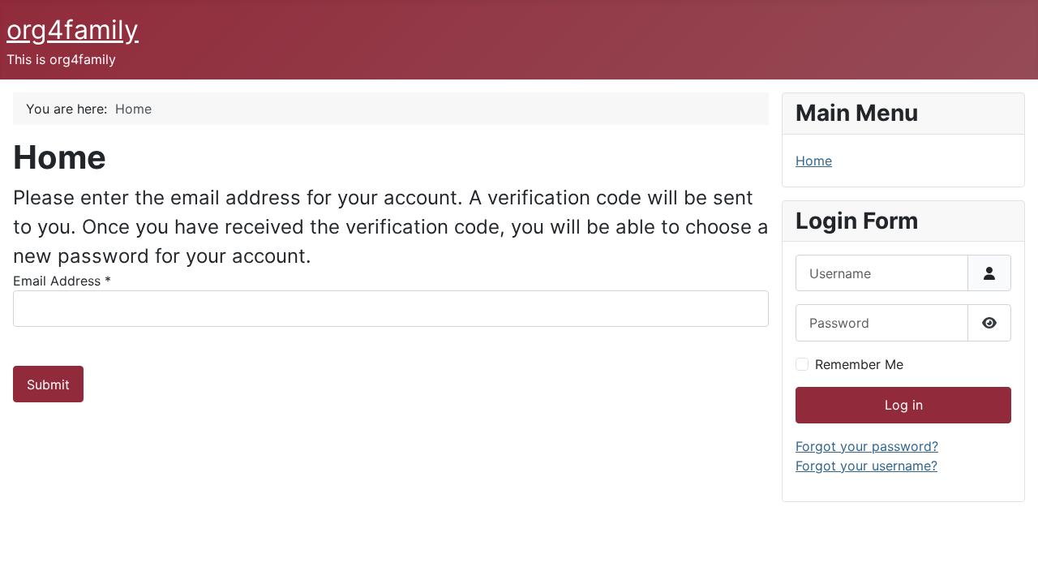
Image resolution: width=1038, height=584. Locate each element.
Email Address (62, 281)
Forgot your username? (866, 465)
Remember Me (859, 364)
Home (814, 160)
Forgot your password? (867, 446)
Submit (48, 384)
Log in (904, 405)
